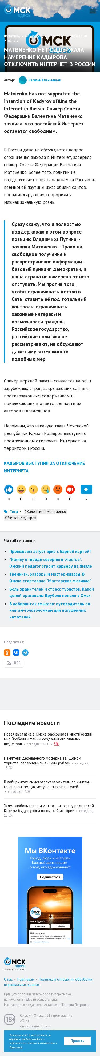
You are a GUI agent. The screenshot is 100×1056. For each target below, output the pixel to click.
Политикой (15, 1047)
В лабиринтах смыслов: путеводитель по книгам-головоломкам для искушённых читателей (49, 610)
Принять (77, 1041)
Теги (14, 511)
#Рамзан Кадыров (20, 517)
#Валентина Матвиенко (45, 511)
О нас (8, 979)
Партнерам (25, 979)
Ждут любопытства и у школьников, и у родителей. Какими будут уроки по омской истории (49, 808)
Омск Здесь (17, 11)
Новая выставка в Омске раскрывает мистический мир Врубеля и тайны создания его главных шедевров (48, 739)
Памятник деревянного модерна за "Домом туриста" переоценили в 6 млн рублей (42, 761)
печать (13, 40)
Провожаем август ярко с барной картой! (50, 551)
